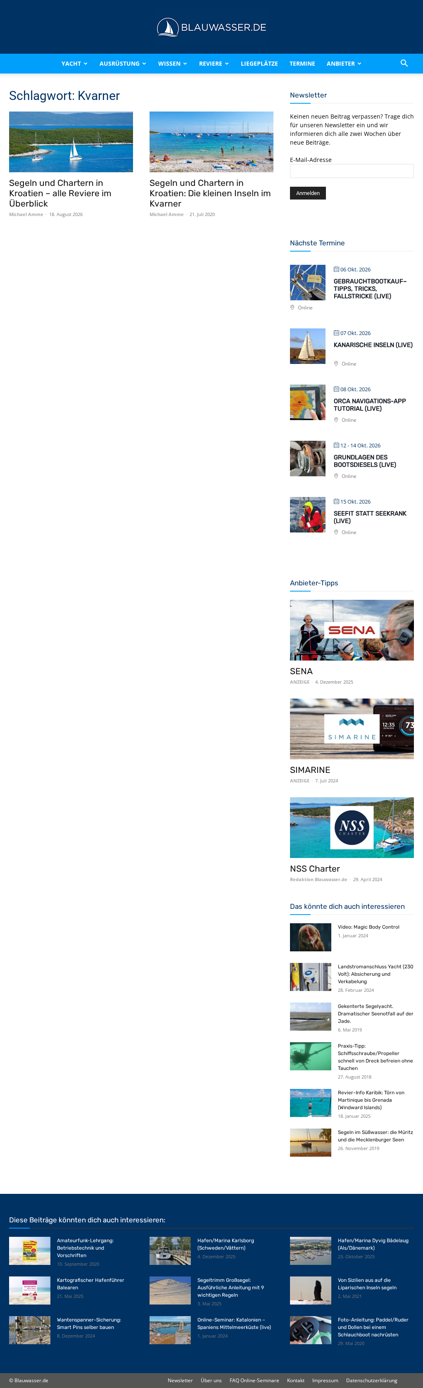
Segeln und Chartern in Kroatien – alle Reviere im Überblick (60, 193)
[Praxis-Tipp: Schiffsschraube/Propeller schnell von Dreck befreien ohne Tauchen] (310, 1056)
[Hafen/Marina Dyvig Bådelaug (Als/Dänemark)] (310, 1251)
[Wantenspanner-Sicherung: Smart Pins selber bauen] (29, 1330)
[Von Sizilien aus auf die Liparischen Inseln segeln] (310, 1290)
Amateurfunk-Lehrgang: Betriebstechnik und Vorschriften (85, 1248)
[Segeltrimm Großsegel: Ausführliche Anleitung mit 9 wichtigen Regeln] (170, 1290)
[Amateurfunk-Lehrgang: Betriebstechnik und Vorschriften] (29, 1251)
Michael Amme (26, 214)
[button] (404, 64)
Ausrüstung (120, 63)
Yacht (71, 63)
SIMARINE (310, 770)
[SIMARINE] (352, 729)
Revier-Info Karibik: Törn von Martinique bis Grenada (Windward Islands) (371, 1100)
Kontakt (295, 1380)
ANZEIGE (299, 682)
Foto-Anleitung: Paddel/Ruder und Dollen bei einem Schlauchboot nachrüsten (373, 1327)
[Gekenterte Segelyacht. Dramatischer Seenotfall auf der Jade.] (310, 1017)
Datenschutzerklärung (371, 1380)
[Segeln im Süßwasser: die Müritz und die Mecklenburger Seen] (310, 1143)
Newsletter (180, 1380)
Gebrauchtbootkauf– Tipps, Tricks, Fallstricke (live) (370, 289)
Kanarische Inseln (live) (373, 345)
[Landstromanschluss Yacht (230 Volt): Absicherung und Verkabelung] (310, 977)
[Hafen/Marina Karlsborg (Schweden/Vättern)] (170, 1251)
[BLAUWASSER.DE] (211, 27)
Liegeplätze (259, 63)
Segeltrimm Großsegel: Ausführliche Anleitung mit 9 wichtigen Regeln (230, 1287)
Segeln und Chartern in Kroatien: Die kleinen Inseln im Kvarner (210, 193)
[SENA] (352, 630)
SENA (301, 671)
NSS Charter (315, 868)
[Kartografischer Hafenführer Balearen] (29, 1290)
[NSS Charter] (352, 827)
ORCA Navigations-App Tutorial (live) (370, 404)
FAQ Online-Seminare (254, 1380)
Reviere (210, 63)
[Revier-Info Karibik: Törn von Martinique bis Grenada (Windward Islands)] (310, 1103)
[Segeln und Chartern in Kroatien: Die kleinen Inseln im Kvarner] (211, 142)
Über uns (211, 1380)
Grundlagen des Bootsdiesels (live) (365, 461)
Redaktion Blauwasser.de (318, 879)
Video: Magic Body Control (368, 927)
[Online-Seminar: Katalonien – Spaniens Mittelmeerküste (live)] (170, 1330)
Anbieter (341, 63)
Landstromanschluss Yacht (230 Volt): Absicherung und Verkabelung (375, 974)
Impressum (325, 1380)
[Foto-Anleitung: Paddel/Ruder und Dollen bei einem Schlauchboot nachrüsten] (310, 1330)
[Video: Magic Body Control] (310, 937)
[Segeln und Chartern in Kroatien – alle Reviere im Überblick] (71, 142)
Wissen (169, 63)
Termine (302, 63)
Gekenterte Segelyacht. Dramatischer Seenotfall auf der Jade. (375, 1013)
